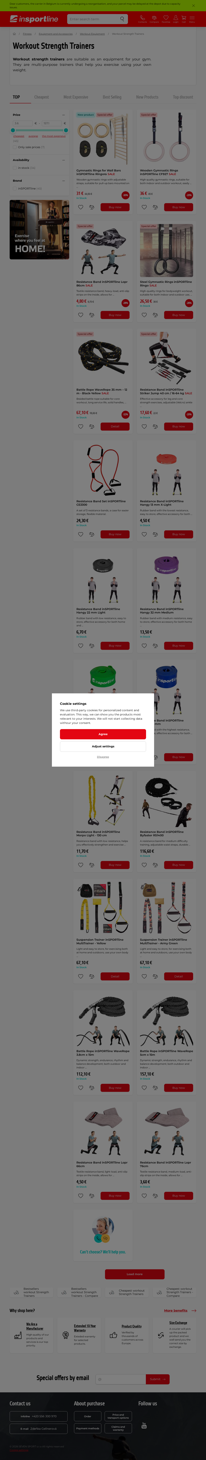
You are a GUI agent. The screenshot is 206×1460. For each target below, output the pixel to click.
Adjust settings (103, 746)
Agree (103, 734)
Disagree (103, 756)
